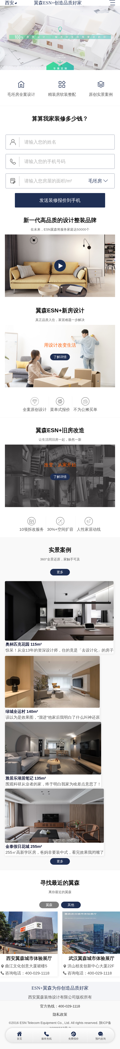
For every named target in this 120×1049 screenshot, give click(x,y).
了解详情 (60, 357)
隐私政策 (60, 1014)
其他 (71, 905)
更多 (60, 572)
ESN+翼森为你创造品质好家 (60, 988)
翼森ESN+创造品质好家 (58, 2)
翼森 (49, 905)
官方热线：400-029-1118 (60, 1006)
